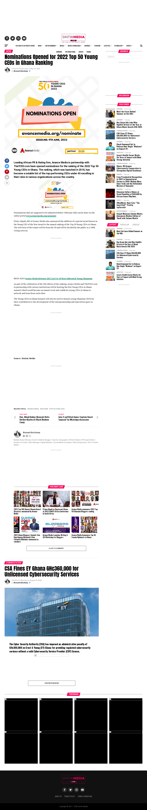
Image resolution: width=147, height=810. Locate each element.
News (39, 45)
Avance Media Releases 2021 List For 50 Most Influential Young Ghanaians (58, 278)
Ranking (59, 52)
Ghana (88, 52)
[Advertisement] (73, 16)
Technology (118, 45)
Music (62, 45)
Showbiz (87, 45)
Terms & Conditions (85, 796)
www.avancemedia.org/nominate (41, 215)
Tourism (97, 45)
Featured (44, 409)
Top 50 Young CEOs (57, 409)
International (70, 52)
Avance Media (33, 409)
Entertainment (50, 45)
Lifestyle (107, 45)
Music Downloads (74, 45)
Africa (81, 52)
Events (128, 45)
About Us (58, 796)
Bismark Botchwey (21, 71)
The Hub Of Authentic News (25, 45)
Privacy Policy (69, 796)
